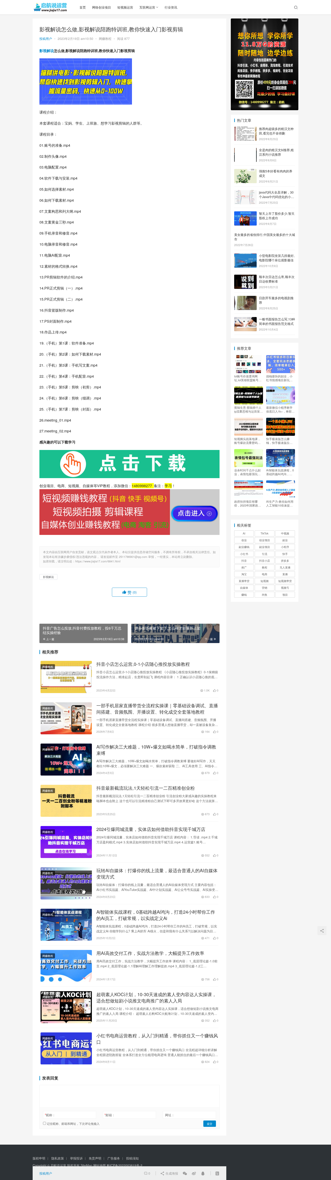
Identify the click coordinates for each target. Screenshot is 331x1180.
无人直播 (285, 567)
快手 (285, 554)
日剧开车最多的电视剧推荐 (276, 300)
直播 (285, 574)
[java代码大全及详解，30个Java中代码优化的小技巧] (245, 192)
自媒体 (244, 587)
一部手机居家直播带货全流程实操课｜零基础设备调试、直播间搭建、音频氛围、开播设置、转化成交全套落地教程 (157, 708)
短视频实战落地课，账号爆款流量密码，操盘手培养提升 (247, 441)
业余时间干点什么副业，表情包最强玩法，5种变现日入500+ (248, 472)
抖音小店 (264, 560)
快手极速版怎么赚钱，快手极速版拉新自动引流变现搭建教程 (279, 441)
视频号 (285, 587)
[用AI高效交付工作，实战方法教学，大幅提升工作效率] (66, 966)
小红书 (244, 554)
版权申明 (39, 1158)
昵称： (50, 1115)
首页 (82, 7)
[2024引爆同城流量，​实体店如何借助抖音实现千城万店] (66, 842)
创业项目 (264, 540)
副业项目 (264, 547)
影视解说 (46, 50)
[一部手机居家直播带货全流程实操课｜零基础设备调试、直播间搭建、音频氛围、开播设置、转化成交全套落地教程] (66, 718)
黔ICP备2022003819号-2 (124, 1165)
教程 (264, 567)
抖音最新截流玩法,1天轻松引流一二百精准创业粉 (145, 788)
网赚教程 (105, 38)
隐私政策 (57, 1158)
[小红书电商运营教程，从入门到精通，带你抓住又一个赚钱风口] (66, 1048)
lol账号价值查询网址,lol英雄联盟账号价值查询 (247, 378)
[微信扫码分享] (185, 1173)
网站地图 (99, 1165)
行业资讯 (171, 7)
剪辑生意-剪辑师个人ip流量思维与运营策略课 (248, 409)
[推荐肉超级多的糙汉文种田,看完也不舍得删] (245, 129)
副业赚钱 (244, 547)
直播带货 (244, 581)
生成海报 (171, 1173)
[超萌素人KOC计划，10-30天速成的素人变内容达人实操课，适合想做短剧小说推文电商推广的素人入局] (66, 1007)
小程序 (285, 547)
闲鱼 (264, 594)
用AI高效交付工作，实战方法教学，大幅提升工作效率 (150, 953)
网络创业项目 (101, 7)
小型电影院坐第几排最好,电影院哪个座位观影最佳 (277, 257)
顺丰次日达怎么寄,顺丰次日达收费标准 (277, 278)
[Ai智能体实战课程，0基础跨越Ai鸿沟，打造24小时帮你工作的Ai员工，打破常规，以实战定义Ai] (66, 925)
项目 (285, 594)
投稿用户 (45, 38)
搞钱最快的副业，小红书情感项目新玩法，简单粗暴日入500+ (279, 378)
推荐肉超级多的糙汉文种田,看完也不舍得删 (276, 130)
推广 (244, 567)
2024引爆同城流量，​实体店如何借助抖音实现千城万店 (150, 829)
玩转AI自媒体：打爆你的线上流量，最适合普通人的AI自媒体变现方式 (157, 873)
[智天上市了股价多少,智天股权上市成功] (245, 214)
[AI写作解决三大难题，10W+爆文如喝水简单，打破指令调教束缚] (66, 760)
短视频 (265, 581)
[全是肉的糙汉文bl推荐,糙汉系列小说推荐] (245, 150)
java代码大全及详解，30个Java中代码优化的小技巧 (276, 196)
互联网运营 (147, 7)
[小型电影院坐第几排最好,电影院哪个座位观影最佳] (245, 256)
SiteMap (86, 1165)
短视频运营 (125, 7)
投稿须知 (132, 1158)
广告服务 (113, 1158)
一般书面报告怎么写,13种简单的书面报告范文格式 (277, 321)
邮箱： (109, 1115)
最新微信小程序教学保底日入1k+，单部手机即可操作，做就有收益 (280, 409)
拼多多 (285, 560)
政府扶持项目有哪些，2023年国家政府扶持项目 (247, 503)
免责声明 (95, 1158)
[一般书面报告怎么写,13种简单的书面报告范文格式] (245, 319)
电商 (264, 574)
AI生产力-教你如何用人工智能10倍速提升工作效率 (279, 503)
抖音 (244, 560)
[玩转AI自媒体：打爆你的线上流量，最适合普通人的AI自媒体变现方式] (66, 883)
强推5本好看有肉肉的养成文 (275, 173)
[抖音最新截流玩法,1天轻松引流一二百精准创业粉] (66, 801)
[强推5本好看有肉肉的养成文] (245, 171)
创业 (244, 540)
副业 (285, 540)
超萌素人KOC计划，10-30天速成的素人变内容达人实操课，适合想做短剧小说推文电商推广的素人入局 (156, 997)
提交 (209, 1123)
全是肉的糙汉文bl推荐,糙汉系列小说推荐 (276, 152)
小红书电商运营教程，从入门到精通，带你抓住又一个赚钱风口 (157, 1038)
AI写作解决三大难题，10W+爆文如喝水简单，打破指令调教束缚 (156, 750)
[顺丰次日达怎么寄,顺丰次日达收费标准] (245, 277)
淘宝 (244, 574)
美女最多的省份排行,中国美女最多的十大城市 (264, 236)
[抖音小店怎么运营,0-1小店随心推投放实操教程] (66, 677)
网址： (170, 1115)
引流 (264, 554)
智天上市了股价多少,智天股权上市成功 (277, 215)
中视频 (285, 533)
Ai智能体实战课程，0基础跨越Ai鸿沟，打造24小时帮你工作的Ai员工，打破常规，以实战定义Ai (155, 915)
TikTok (264, 533)
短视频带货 (285, 581)
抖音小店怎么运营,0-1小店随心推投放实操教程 (143, 664)
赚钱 (244, 594)
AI (244, 533)
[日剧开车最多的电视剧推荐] (245, 298)
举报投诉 (76, 1158)
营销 (264, 587)
